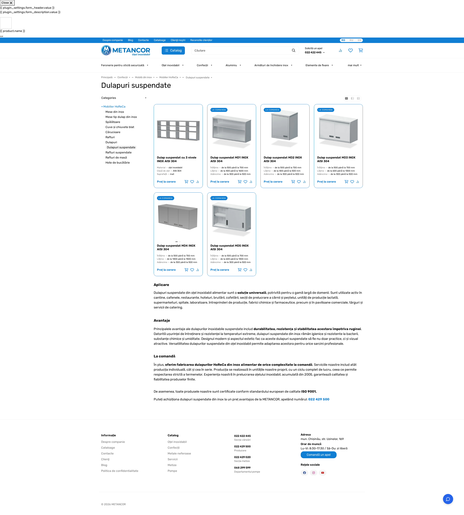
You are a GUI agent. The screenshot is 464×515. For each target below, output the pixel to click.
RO (343, 40)
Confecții (202, 65)
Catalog (173, 435)
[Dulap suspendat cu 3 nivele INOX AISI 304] (178, 128)
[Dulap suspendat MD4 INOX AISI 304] (178, 217)
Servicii (173, 459)
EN (359, 40)
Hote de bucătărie (117, 162)
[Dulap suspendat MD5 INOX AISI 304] (232, 217)
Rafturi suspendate (118, 152)
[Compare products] (340, 50)
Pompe (172, 471)
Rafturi (110, 137)
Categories (108, 98)
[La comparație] (197, 182)
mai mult (353, 65)
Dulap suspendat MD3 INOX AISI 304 (336, 159)
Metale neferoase (179, 453)
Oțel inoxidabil (170, 65)
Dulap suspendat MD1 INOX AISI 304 (229, 159)
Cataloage (160, 40)
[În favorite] (192, 182)
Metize (172, 465)
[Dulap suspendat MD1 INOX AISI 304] (232, 128)
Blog (130, 40)
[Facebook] (304, 473)
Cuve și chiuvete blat (119, 127)
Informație (108, 435)
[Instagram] (313, 473)
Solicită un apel (313, 48)
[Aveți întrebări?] (448, 499)
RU (351, 40)
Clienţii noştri (178, 40)
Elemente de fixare (317, 65)
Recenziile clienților (201, 40)
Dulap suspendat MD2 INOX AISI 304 (283, 159)
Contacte (143, 40)
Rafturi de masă (116, 157)
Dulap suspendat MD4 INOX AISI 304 (176, 247)
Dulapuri (111, 142)
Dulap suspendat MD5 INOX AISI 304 (229, 247)
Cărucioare (112, 132)
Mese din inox (114, 112)
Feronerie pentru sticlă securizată (122, 65)
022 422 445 (313, 52)
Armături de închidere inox (271, 65)
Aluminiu (231, 65)
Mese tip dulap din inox (121, 117)
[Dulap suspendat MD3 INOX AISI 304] (338, 128)
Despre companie (113, 40)
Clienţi (105, 459)
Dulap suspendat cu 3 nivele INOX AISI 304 (176, 159)
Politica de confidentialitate (119, 471)
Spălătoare (112, 122)
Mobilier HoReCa (114, 106)
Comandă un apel (319, 454)
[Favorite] (350, 50)
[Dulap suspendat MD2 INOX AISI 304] (285, 128)
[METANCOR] (125, 50)
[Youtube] (322, 473)
